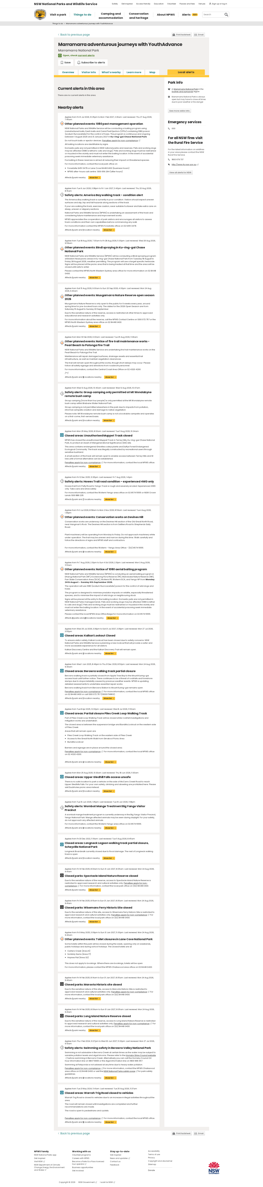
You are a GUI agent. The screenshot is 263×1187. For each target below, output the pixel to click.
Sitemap (152, 1164)
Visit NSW (38, 1161)
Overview (68, 72)
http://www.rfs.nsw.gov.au (184, 164)
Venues (201, 3)
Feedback (114, 1164)
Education (159, 3)
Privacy (151, 1157)
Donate (151, 1170)
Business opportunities (82, 1167)
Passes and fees (187, 3)
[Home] (40, 14)
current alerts (86, 55)
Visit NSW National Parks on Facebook (37, 1182)
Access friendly (143, 3)
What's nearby (111, 72)
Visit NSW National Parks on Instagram (43, 1182)
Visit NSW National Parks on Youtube (50, 1182)
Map (152, 72)
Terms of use (154, 1154)
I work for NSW (106, 1182)
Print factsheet (183, 34)
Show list (93, 177)
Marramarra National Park (186, 89)
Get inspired (127, 3)
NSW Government (86, 1182)
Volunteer (171, 3)
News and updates (119, 1158)
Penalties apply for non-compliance (120, 140)
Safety (115, 3)
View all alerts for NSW (180, 172)
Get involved (78, 1170)
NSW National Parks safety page (119, 1071)
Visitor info (89, 72)
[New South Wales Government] (214, 1168)
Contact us (115, 1161)
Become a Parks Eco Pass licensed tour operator (88, 1162)
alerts (186, 72)
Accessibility (154, 1151)
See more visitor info (179, 110)
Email (200, 34)
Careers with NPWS (80, 1158)
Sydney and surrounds (182, 91)
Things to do (57, 23)
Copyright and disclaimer (160, 1161)
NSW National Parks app (45, 1155)
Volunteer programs (81, 1155)
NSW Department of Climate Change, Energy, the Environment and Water (49, 1167)
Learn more (134, 72)
